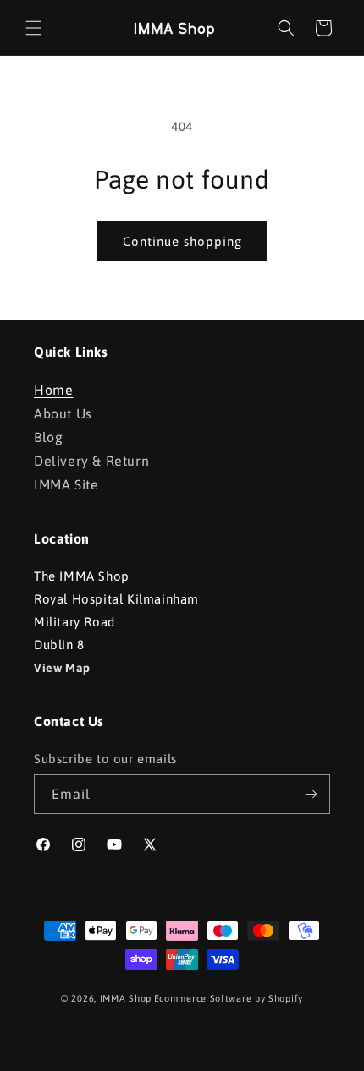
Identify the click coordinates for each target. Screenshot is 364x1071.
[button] (33, 27)
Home (53, 389)
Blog (48, 437)
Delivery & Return (91, 460)
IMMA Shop (126, 998)
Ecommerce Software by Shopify (228, 998)
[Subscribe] (310, 794)
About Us (63, 413)
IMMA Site (66, 484)
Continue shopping (182, 241)
